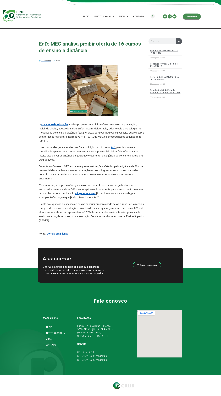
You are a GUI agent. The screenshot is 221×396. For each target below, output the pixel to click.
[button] (153, 16)
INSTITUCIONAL (102, 16)
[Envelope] (174, 16)
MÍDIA (122, 16)
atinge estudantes (85, 193)
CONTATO (138, 16)
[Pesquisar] (179, 41)
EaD (113, 147)
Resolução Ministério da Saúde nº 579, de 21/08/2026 (165, 91)
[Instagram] (170, 16)
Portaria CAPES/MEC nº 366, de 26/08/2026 (165, 78)
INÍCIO (86, 16)
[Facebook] (165, 16)
